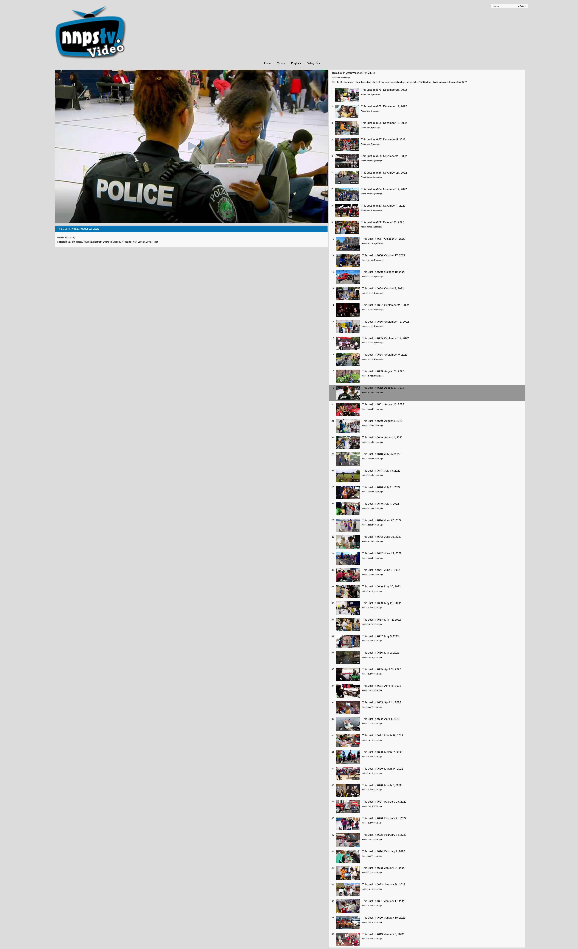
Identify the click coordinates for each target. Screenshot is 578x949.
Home (267, 63)
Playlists (296, 63)
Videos (281, 63)
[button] (191, 146)
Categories (313, 63)
